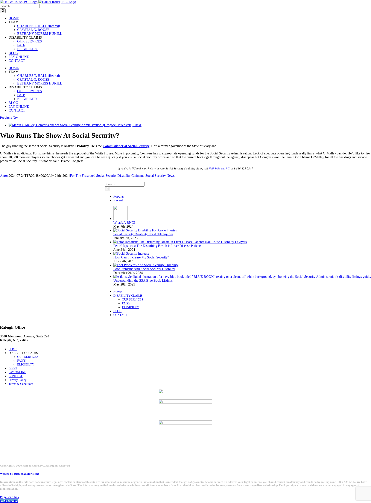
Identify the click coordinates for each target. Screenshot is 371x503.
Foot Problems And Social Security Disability (144, 269)
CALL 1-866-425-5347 (24, 185)
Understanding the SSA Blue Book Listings (143, 280)
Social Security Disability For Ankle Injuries (143, 234)
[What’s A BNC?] (120, 219)
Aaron (4, 175)
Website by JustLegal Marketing (19, 473)
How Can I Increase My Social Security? (141, 257)
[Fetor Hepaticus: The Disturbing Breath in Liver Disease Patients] (180, 242)
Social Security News (160, 175)
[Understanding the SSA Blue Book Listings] (242, 276)
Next (16, 117)
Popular (118, 196)
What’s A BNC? (124, 222)
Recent (118, 200)
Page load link (9, 497)
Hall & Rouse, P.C (219, 168)
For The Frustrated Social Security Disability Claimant (107, 175)
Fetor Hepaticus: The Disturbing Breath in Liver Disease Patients (157, 246)
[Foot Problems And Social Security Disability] (145, 265)
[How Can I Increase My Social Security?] (131, 253)
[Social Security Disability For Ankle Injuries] (145, 230)
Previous (6, 117)
